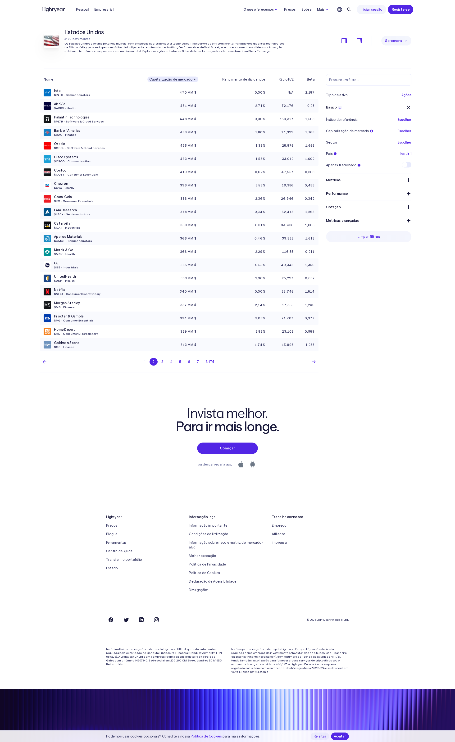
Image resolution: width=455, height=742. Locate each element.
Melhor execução (202, 556)
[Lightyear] (53, 9)
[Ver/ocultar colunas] (344, 40)
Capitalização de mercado (171, 79)
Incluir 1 (405, 154)
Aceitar (340, 736)
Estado (112, 568)
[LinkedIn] (141, 619)
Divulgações (199, 590)
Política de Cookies (204, 573)
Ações (406, 95)
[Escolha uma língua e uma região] (339, 9)
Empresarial (104, 9)
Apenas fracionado (341, 165)
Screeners (393, 41)
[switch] (406, 164)
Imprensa (279, 542)
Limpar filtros (369, 237)
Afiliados (279, 534)
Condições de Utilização (208, 534)
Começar (227, 448)
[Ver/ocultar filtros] (359, 40)
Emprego (279, 525)
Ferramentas (116, 542)
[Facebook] (111, 619)
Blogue (112, 534)
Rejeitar (320, 736)
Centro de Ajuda (119, 551)
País (329, 154)
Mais (320, 9)
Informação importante (208, 525)
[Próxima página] (313, 361)
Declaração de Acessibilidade (212, 581)
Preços (290, 9)
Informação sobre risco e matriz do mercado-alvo (226, 544)
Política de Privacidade (207, 564)
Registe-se (401, 9)
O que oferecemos (258, 9)
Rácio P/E (286, 79)
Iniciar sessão (371, 9)
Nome (48, 79)
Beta (311, 79)
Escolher (404, 131)
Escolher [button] (404, 120)
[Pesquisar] (349, 9)
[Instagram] (156, 619)
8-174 (209, 362)
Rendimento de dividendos (244, 79)
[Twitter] (126, 619)
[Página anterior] (44, 361)
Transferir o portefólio (124, 559)
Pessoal (82, 9)
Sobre (306, 9)
